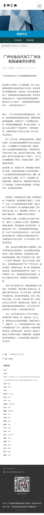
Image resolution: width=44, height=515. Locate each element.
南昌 (9, 445)
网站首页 (7, 46)
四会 (27, 377)
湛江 (30, 377)
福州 (9, 441)
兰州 (9, 414)
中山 (15, 377)
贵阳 (9, 452)
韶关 (9, 380)
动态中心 (15, 46)
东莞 (15, 380)
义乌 (12, 434)
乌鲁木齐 (10, 411)
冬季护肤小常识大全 (17, 354)
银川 (9, 417)
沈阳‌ (9, 400)
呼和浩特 (12, 404)
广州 (9, 377)
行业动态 (18, 40)
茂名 (33, 377)
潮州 (21, 380)
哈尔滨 (11, 394)
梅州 (12, 380)
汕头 (18, 380)
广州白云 (35, 380)
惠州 (30, 380)
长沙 (9, 455)
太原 (9, 431)
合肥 (9, 438)
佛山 (21, 377)
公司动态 (5, 40)
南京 (9, 383)
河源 (6, 380)
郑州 (9, 407)
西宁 (9, 421)
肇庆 (24, 377)
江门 (18, 377)
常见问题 (30, 40)
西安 (9, 424)
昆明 (9, 387)
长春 (9, 397)
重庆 (9, 448)
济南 (9, 428)
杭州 (9, 434)
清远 (36, 377)
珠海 (27, 380)
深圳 (12, 377)
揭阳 (24, 380)
